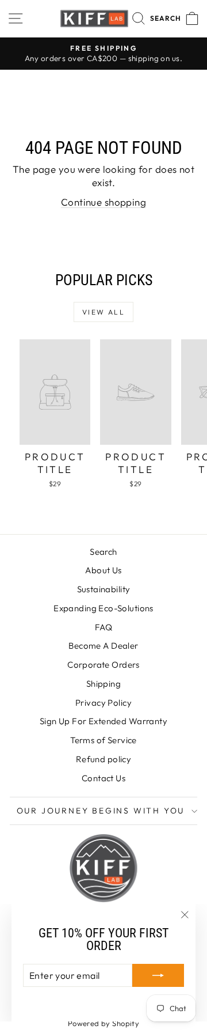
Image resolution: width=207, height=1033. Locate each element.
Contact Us (103, 778)
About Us (103, 570)
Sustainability (104, 589)
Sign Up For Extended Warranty (103, 721)
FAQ (103, 627)
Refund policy (104, 759)
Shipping (103, 683)
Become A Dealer (103, 645)
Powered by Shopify (104, 1023)
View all (103, 312)
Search (103, 551)
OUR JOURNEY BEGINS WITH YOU (101, 810)
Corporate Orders (103, 664)
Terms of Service (103, 740)
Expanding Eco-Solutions (103, 608)
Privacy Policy (103, 702)
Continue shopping (103, 202)
